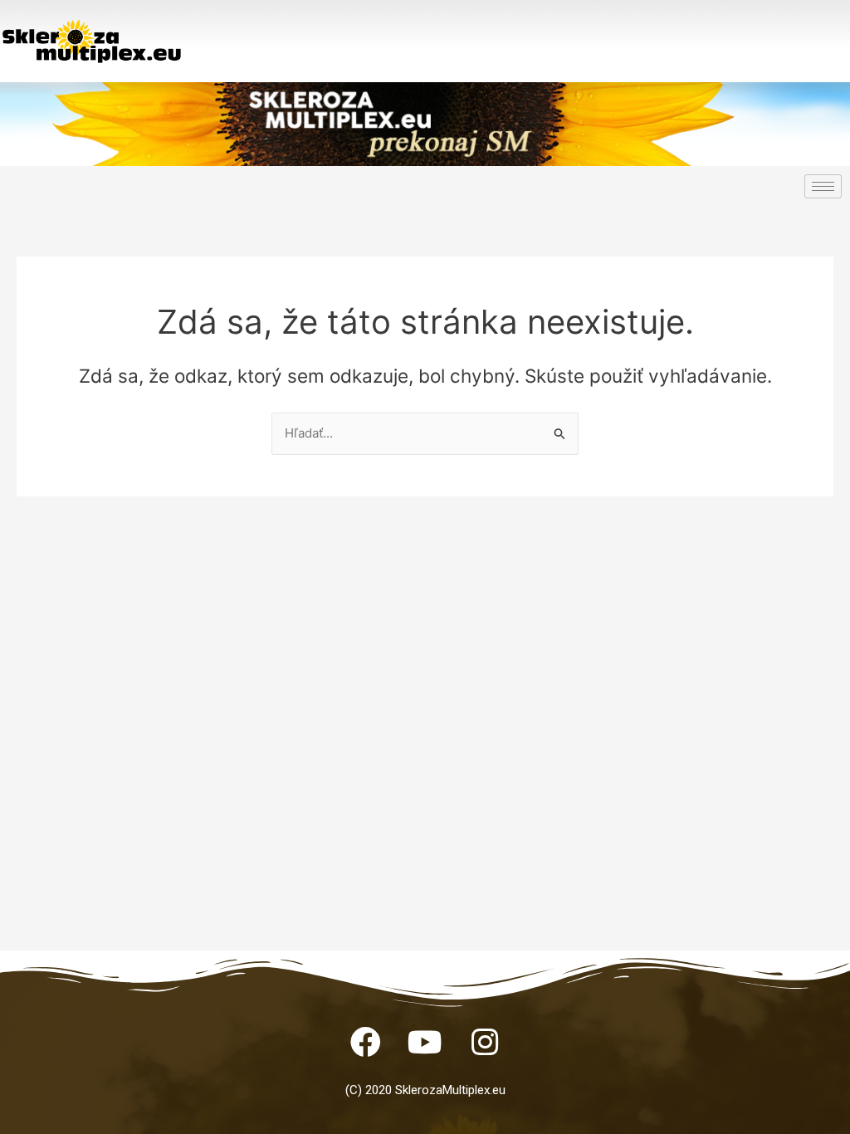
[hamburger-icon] (823, 186)
